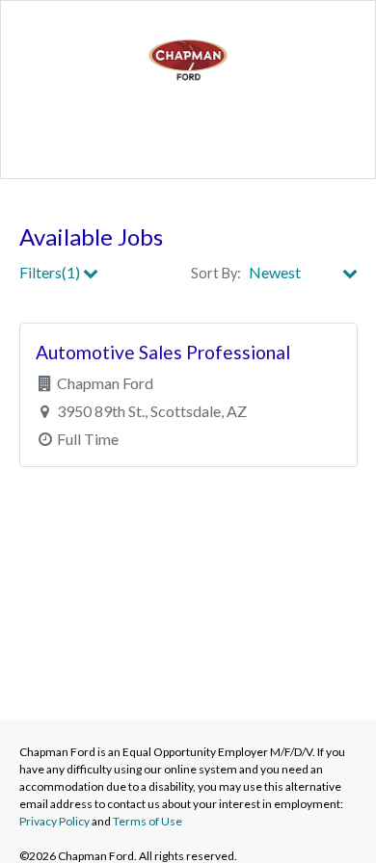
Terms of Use (147, 821)
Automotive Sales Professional (163, 352)
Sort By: (216, 273)
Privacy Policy (54, 821)
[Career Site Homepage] (188, 97)
